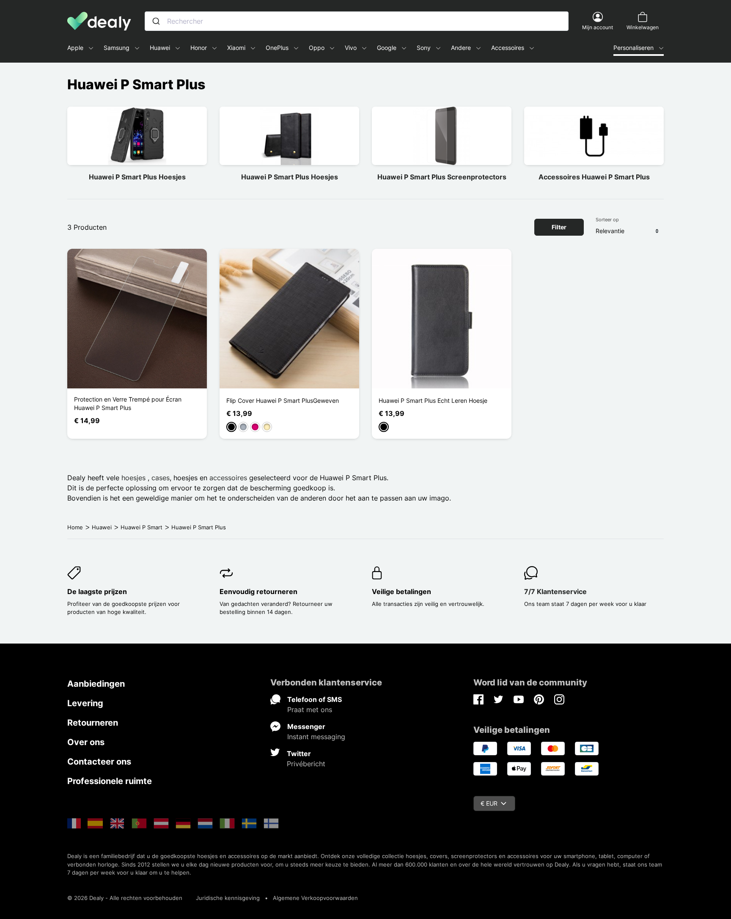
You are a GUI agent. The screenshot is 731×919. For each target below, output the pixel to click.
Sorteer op (607, 220)
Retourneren (92, 723)
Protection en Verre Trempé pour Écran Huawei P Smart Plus (127, 403)
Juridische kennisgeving (228, 897)
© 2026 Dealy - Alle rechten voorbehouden (124, 897)
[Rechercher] (156, 21)
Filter (559, 227)
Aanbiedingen (96, 684)
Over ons (85, 742)
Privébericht (306, 763)
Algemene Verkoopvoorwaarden (315, 897)
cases (160, 477)
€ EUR (489, 803)
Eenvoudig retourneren (258, 591)
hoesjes (134, 477)
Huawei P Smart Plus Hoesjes (137, 177)
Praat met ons (309, 709)
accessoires (228, 477)
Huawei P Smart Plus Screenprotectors (441, 177)
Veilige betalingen (401, 591)
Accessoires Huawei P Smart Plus (594, 177)
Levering (85, 703)
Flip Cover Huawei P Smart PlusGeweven (282, 400)
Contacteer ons (99, 762)
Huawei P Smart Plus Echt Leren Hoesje (433, 400)
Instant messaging (316, 736)
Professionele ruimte (109, 781)
